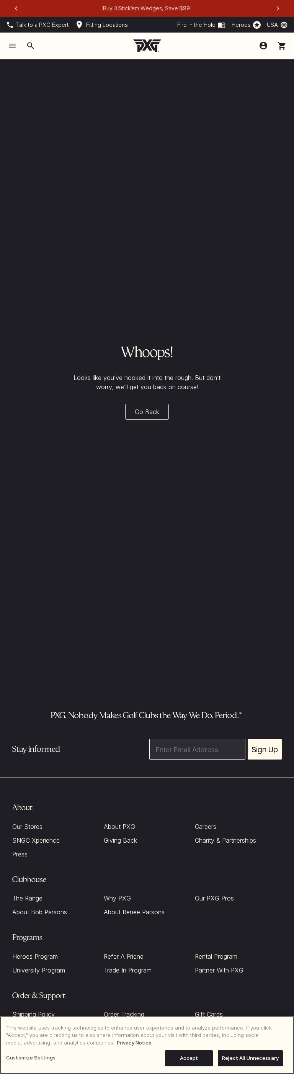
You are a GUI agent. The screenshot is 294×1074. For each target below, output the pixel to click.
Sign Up (265, 749)
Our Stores (27, 826)
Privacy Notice (134, 1043)
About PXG (119, 826)
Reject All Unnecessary (250, 1058)
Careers (205, 826)
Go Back (147, 412)
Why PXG (117, 898)
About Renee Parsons (134, 912)
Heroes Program (35, 956)
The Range (27, 898)
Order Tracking (124, 1014)
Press (20, 854)
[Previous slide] (16, 8)
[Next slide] (278, 8)
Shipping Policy (33, 1014)
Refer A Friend (124, 956)
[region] (147, 1045)
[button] (281, 46)
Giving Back (120, 840)
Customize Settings (31, 1057)
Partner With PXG (219, 970)
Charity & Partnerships (225, 840)
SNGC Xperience (36, 840)
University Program (38, 970)
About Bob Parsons (39, 912)
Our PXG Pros (214, 898)
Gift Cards (209, 1014)
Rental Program (216, 956)
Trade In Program (128, 970)
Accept (189, 1058)
